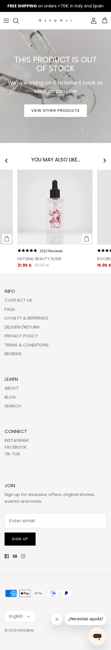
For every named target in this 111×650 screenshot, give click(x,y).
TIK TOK (12, 454)
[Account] (92, 20)
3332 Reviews (51, 251)
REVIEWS (13, 354)
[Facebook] (7, 556)
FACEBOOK (16, 447)
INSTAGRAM (16, 440)
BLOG (10, 397)
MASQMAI (26, 630)
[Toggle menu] (6, 20)
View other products (55, 110)
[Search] (19, 20)
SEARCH (13, 406)
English (16, 616)
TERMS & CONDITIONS (27, 345)
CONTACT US (18, 300)
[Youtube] (15, 556)
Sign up (20, 539)
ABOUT (12, 388)
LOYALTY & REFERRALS (26, 318)
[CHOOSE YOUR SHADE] (6, 238)
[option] (55, 86)
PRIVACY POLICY (21, 336)
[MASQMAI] (55, 20)
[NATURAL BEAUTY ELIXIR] (54, 207)
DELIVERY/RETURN (22, 327)
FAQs (10, 309)
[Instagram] (23, 556)
